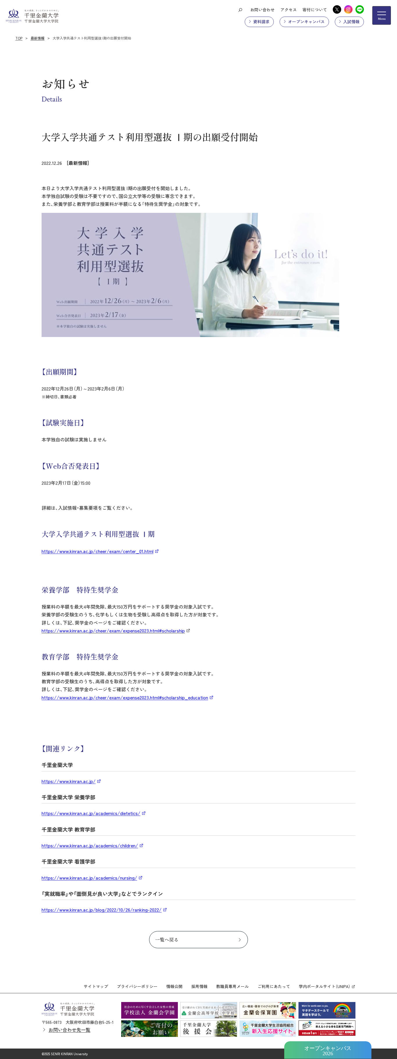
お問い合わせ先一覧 (69, 1029)
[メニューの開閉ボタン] (381, 15)
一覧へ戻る (166, 939)
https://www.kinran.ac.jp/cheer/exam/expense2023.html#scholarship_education (125, 697)
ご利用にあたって (273, 986)
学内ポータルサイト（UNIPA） (324, 986)
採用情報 (199, 986)
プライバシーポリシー (137, 986)
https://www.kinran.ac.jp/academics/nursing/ (89, 877)
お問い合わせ (262, 9)
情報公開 (174, 986)
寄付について (315, 9)
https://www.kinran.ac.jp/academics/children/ (90, 845)
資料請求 (261, 21)
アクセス (288, 9)
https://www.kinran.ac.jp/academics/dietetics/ (91, 813)
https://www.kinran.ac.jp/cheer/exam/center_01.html (97, 551)
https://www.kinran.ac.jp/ (69, 781)
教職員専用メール (232, 986)
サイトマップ (96, 986)
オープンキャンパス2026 (327, 1050)
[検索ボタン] (240, 9)
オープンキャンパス (306, 21)
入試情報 (351, 21)
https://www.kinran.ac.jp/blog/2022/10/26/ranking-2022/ (102, 909)
